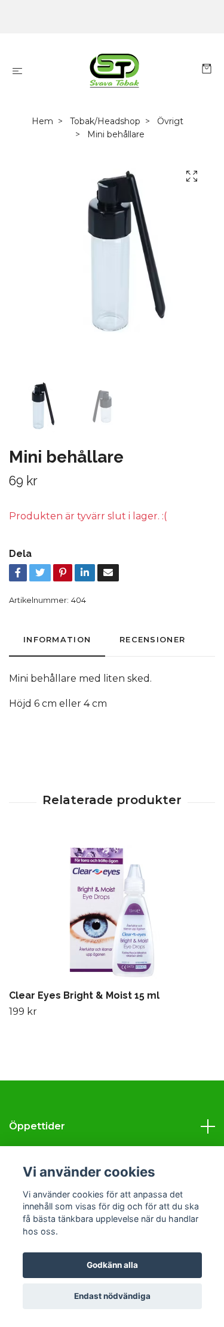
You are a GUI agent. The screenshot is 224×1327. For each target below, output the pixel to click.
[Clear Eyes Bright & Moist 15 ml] (112, 910)
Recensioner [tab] (152, 639)
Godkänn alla (112, 1265)
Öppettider (37, 1126)
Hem (42, 121)
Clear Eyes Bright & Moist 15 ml (84, 995)
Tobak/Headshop (105, 121)
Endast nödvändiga (112, 1296)
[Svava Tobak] (114, 70)
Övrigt (170, 121)
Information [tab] (57, 639)
